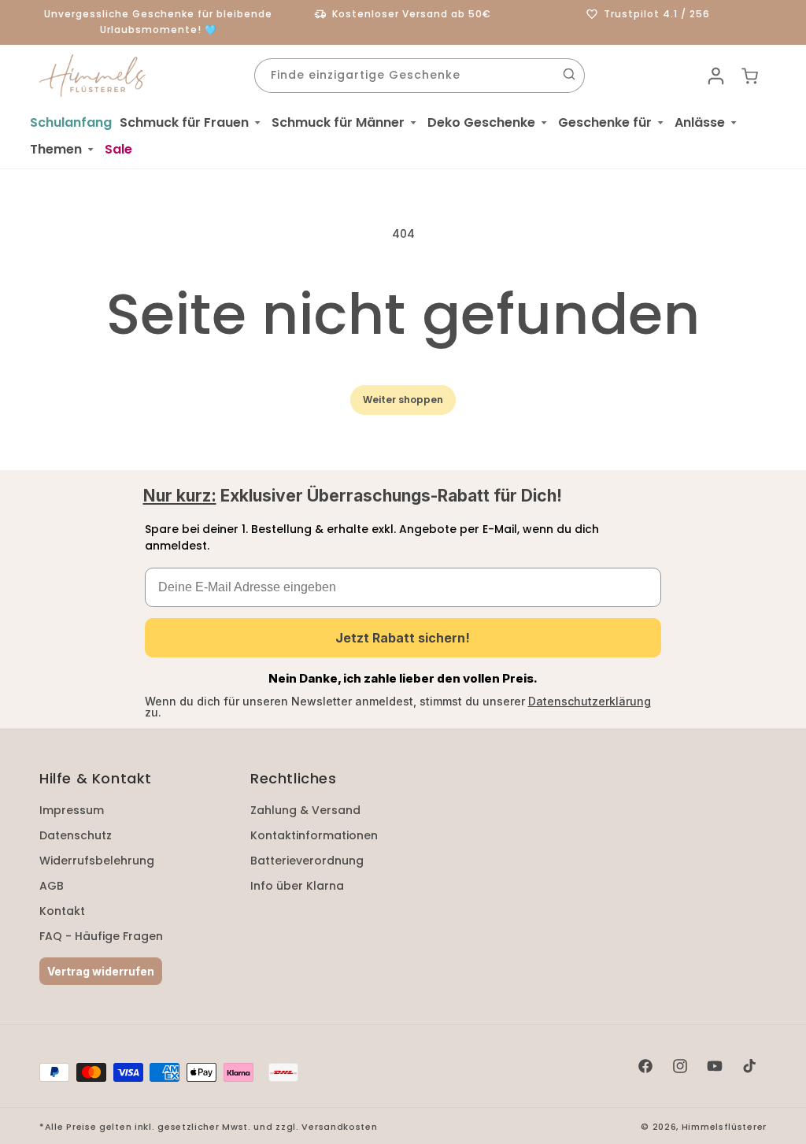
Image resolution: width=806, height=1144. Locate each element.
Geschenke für (605, 122)
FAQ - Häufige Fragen (101, 936)
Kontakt (62, 911)
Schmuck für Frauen (184, 122)
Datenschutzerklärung (589, 701)
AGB (51, 886)
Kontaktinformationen (314, 835)
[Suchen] (569, 74)
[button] (192, 122)
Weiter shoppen (403, 399)
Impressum (71, 810)
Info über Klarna (297, 886)
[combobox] (419, 75)
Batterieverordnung (307, 860)
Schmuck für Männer (338, 122)
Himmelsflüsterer (724, 1126)
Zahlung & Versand (305, 810)
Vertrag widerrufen (100, 971)
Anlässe (700, 122)
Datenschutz (75, 835)
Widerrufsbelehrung (96, 860)
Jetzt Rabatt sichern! (402, 638)
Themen (56, 149)
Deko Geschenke (481, 122)
